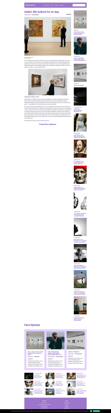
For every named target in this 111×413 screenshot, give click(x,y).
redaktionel (30, 359)
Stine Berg (36, 356)
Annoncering (46, 5)
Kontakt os (61, 5)
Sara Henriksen (35, 14)
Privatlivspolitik (96, 411)
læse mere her (46, 120)
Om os (51, 5)
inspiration (68, 14)
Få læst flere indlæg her (47, 124)
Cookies (56, 5)
